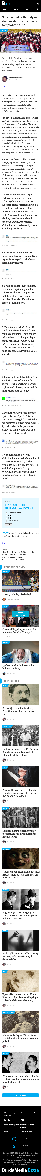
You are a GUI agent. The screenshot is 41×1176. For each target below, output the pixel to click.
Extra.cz (16, 1160)
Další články (20, 1095)
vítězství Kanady (9, 557)
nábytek (30, 1160)
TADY (5, 533)
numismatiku (23, 1165)
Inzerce (6, 1132)
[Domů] (6, 3)
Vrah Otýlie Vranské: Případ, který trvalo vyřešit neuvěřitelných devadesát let (20, 956)
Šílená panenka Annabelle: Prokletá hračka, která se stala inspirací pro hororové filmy (21, 874)
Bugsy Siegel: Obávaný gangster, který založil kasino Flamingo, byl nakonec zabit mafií (20, 915)
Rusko (32, 552)
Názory (26, 9)
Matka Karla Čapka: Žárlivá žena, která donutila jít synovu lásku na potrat (20, 1038)
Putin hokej (21, 560)
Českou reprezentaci (14, 513)
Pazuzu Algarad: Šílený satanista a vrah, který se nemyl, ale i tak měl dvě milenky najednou (20, 793)
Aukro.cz (14, 1162)
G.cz (17, 1155)
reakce (22, 557)
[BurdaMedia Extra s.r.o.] (20, 1170)
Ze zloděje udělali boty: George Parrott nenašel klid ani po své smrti (18, 711)
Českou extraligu (13, 520)
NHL (9, 515)
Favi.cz (24, 1160)
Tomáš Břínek (6, 636)
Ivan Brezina (11, 673)
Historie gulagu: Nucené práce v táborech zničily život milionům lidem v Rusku (19, 834)
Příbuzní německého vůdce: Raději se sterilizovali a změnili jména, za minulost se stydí (20, 1079)
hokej (14, 552)
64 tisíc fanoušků (23, 1139)
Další (36, 9)
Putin (5, 555)
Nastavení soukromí (28, 1113)
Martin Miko (10, 719)
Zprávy (5, 9)
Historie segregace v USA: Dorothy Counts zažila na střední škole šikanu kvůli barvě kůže (20, 752)
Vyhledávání (38, 4)
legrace (14, 555)
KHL (9, 518)
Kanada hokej (8, 560)
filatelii (15, 1165)
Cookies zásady (26, 1132)
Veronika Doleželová (15, 78)
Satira (15, 9)
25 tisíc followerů (22, 1146)
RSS (22, 1120)
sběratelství (32, 1162)
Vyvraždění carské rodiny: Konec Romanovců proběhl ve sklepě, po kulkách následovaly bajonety (20, 997)
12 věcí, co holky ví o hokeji (16, 594)
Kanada (23, 552)
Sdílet (3, 87)
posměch (24, 555)
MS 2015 (5, 552)
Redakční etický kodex (12, 1125)
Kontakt (7, 1120)
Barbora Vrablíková (13, 599)
